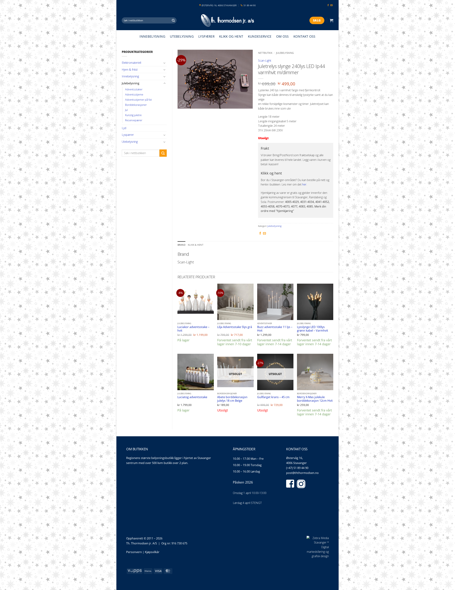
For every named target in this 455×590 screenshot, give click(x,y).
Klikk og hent (231, 36)
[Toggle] (164, 63)
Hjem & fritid (129, 70)
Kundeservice (260, 36)
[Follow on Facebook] (328, 5)
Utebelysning (182, 36)
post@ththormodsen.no (302, 473)
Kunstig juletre (133, 115)
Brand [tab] (181, 244)
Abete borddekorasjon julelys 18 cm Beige (232, 399)
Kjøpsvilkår (152, 552)
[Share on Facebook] (260, 233)
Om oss (282, 36)
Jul (126, 110)
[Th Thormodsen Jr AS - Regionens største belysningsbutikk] (227, 20)
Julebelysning (130, 83)
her (304, 184)
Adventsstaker (133, 89)
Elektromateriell (131, 63)
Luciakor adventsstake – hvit (193, 328)
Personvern (134, 552)
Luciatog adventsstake (192, 397)
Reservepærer (133, 120)
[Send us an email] (331, 5)
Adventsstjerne (134, 94)
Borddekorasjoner (136, 104)
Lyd (124, 128)
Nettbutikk (265, 52)
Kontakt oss (304, 36)
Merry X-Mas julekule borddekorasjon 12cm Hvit (315, 399)
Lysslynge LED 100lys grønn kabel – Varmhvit (312, 328)
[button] (331, 20)
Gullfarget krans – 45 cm (273, 397)
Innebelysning (152, 36)
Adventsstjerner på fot (138, 99)
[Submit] (173, 20)
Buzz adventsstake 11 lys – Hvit (274, 328)
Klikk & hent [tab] (195, 244)
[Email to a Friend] (264, 233)
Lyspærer (206, 36)
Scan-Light (264, 60)
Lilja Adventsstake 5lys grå (234, 327)
